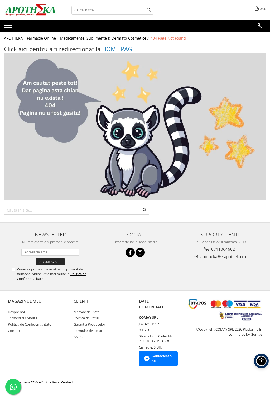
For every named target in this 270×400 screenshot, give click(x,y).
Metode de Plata (86, 311)
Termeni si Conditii (22, 318)
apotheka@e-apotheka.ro (222, 256)
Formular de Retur (88, 330)
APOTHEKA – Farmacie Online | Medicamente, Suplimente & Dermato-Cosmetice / (77, 38)
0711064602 (222, 249)
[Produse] (8, 27)
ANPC (78, 336)
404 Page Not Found (168, 38)
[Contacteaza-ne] (260, 25)
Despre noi (16, 311)
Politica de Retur (86, 318)
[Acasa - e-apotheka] (30, 10)
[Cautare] (148, 10)
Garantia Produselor (89, 324)
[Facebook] (130, 252)
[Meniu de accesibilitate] (261, 361)
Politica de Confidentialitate (29, 324)
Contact (14, 330)
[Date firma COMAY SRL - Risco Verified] (41, 382)
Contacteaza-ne (162, 358)
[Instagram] (140, 252)
